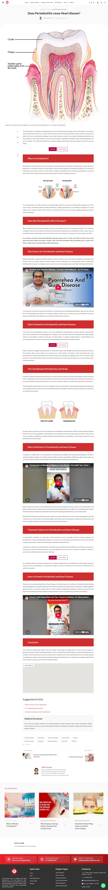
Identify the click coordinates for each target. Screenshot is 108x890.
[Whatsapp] (103, 885)
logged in (23, 846)
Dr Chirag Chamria (29, 741)
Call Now (52, 149)
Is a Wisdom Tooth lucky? (76, 757)
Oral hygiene (41, 741)
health (36, 133)
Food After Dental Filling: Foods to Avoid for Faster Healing (84, 826)
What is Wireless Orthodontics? (12, 825)
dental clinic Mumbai (53, 737)
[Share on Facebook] (17, 132)
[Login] (101, 2)
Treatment (58, 2)
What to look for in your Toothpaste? (35, 704)
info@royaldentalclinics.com (91, 880)
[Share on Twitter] (17, 137)
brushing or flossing (58, 264)
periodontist (26, 552)
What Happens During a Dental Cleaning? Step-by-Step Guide (49, 826)
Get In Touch (62, 149)
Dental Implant (34, 2)
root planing (55, 540)
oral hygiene (71, 584)
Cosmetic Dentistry (47, 2)
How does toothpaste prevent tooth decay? (37, 712)
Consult (71, 2)
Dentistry (75, 737)
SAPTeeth (74, 741)
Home (26, 2)
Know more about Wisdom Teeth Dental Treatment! (45, 756)
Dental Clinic (41, 737)
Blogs (66, 2)
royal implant (64, 741)
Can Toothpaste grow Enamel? (34, 708)
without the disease (86, 381)
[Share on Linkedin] (17, 143)
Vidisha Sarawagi (48, 18)
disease (44, 166)
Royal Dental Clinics (52, 741)
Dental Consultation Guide (59, 9)
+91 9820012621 (87, 877)
